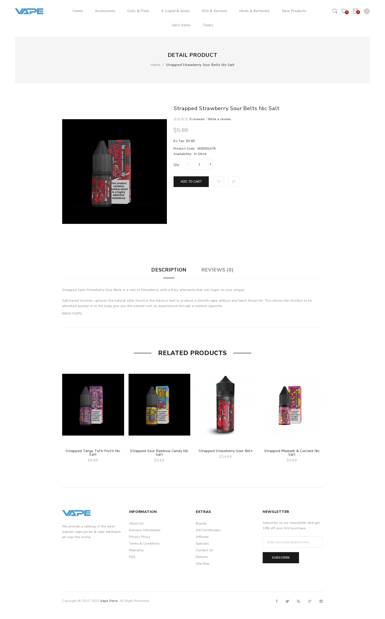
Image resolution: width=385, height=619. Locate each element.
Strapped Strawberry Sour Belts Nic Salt (200, 65)
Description (168, 270)
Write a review (219, 119)
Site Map (203, 563)
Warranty (136, 550)
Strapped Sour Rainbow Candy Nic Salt (159, 452)
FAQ (132, 557)
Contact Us (204, 550)
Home (155, 65)
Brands (201, 523)
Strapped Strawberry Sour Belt (225, 450)
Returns (202, 557)
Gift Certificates (208, 530)
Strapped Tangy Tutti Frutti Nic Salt (93, 452)
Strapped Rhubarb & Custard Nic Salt (292, 452)
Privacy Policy (139, 537)
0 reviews (197, 119)
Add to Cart (191, 181)
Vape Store (109, 601)
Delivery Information (145, 530)
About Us (136, 523)
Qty (176, 165)
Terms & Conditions (144, 543)
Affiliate (202, 537)
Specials (202, 543)
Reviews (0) (217, 270)
